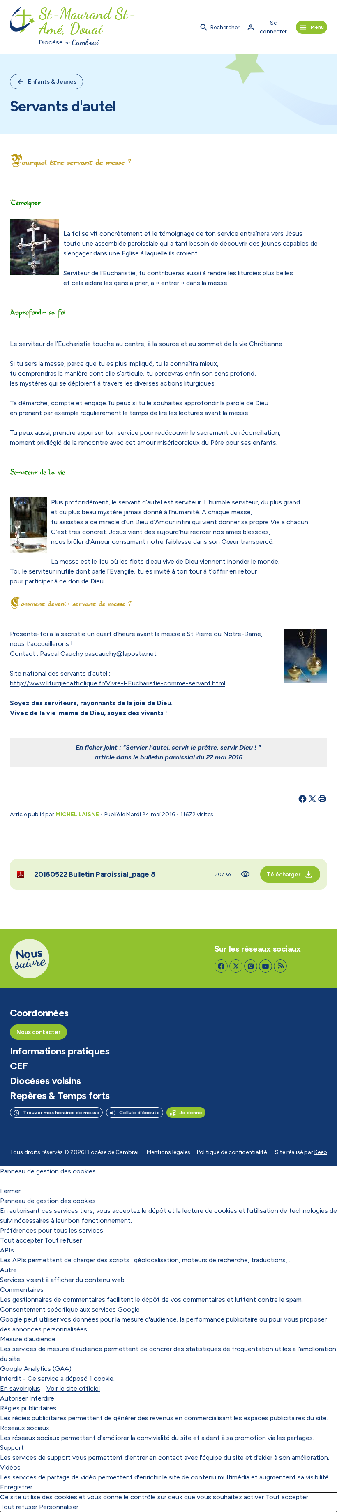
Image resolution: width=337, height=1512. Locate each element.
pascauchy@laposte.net (121, 653)
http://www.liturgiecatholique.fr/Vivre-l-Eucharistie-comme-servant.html (117, 683)
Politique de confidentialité (232, 1152)
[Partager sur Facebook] (302, 799)
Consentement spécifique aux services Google (70, 1309)
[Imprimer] (322, 799)
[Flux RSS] (280, 966)
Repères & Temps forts (60, 1096)
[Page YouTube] (265, 966)
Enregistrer (16, 1487)
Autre (8, 1270)
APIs (7, 1250)
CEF (19, 1066)
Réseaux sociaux (24, 1428)
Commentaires (22, 1290)
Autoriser (14, 1398)
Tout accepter (21, 1240)
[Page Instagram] (250, 966)
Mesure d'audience (27, 1339)
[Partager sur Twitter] (312, 799)
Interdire (41, 1398)
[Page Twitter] (235, 966)
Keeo (320, 1152)
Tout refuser (63, 1240)
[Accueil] (22, 27)
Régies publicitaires (28, 1408)
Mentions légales (168, 1152)
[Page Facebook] (221, 966)
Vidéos (10, 1467)
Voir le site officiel (73, 1388)
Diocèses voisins (45, 1081)
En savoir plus (20, 1388)
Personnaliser (58, 1507)
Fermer (10, 1191)
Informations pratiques (59, 1051)
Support (12, 1448)
